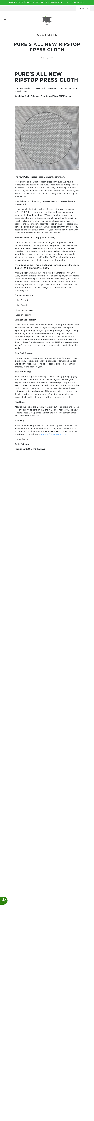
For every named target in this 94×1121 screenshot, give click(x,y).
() (83, 8)
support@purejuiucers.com (54, 434)
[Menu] (5, 19)
